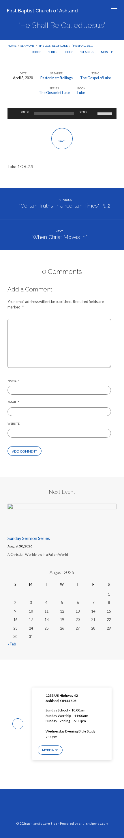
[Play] (15, 113)
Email (13, 402)
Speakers (87, 52)
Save (62, 141)
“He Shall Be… (82, 45)
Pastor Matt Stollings (56, 78)
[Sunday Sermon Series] (62, 527)
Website (13, 423)
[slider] (105, 113)
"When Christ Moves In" (59, 237)
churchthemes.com (93, 823)
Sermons (27, 45)
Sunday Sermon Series (28, 538)
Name (13, 380)
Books (69, 52)
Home (11, 45)
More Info (50, 750)
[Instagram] (62, 807)
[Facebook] (51, 807)
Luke (81, 92)
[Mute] (93, 113)
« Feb (11, 644)
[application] (62, 113)
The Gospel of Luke (53, 45)
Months (107, 52)
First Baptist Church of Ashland (42, 11)
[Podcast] (73, 807)
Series (53, 52)
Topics (37, 52)
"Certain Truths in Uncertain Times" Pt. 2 (64, 206)
